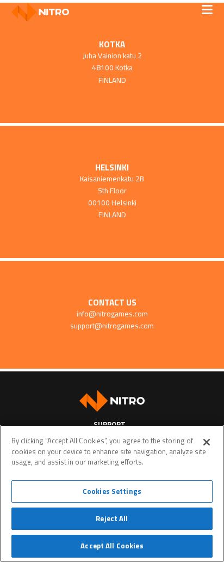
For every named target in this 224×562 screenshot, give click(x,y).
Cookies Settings (112, 491)
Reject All (112, 518)
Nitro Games (44, 12)
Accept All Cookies (111, 545)
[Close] (207, 442)
